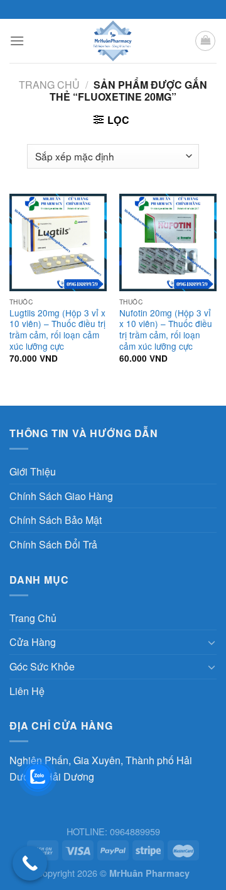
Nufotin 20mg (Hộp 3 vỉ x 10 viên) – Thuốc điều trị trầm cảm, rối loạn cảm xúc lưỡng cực (165, 330)
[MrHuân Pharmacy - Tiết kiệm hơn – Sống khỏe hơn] (113, 41)
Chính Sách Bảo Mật (55, 520)
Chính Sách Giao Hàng (61, 496)
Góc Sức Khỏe (42, 666)
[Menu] (16, 40)
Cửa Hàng (32, 642)
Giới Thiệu (32, 471)
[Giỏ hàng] (205, 41)
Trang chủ (49, 84)
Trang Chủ (32, 618)
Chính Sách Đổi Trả (53, 544)
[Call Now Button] (30, 863)
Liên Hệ (27, 691)
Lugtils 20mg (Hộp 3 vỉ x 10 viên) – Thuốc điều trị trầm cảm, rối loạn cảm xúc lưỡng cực (57, 330)
